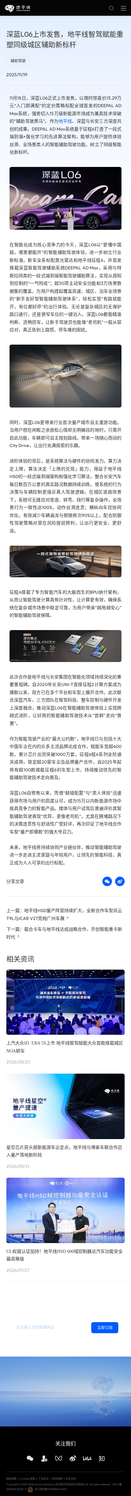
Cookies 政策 (27, 1478)
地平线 (65, 121)
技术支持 (71, 1478)
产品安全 (43, 1478)
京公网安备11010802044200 (51, 1489)
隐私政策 (31, 1341)
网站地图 (57, 1478)
